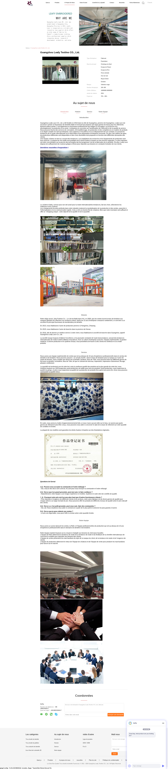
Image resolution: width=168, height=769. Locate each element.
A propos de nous (69, 2)
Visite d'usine (83, 2)
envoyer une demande (115, 714)
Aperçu (48, 2)
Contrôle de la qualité (98, 2)
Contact (112, 2)
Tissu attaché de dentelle (33, 746)
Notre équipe (57, 750)
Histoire (56, 743)
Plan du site (92, 760)
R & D (84, 746)
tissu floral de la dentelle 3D (33, 750)
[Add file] (129, 766)
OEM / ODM (86, 743)
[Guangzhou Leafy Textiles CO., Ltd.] (25, 3)
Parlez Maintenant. (135, 2)
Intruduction (57, 739)
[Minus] (163, 723)
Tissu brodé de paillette (32, 743)
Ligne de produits (87, 739)
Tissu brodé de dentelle (32, 739)
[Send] (163, 766)
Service (56, 746)
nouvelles (122, 2)
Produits (57, 2)
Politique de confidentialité (111, 760)
